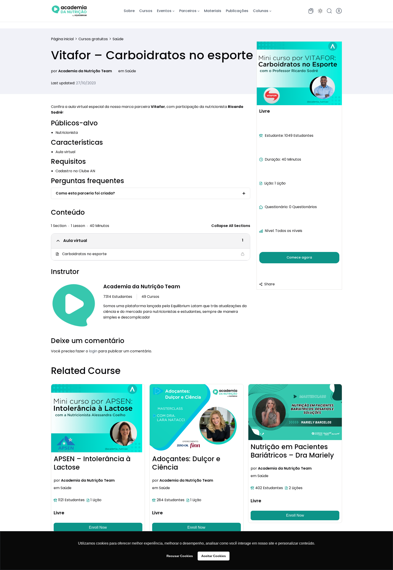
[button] (320, 11)
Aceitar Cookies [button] (213, 556)
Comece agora (299, 257)
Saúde (130, 71)
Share (269, 283)
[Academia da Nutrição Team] (73, 306)
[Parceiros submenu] (198, 11)
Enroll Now (98, 527)
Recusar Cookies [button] (179, 556)
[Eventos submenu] (173, 11)
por (54, 71)
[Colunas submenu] (270, 11)
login (93, 351)
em (121, 71)
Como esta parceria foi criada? (85, 193)
